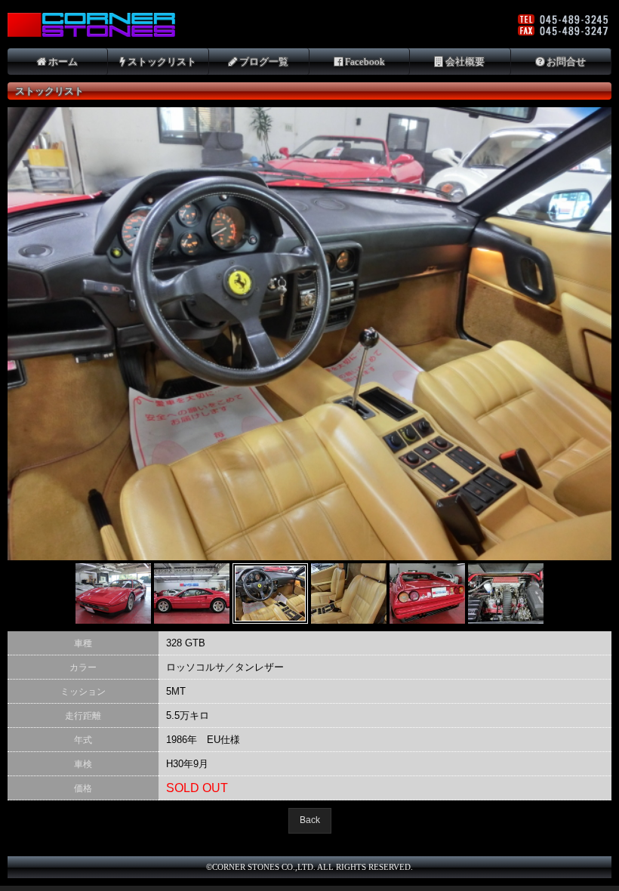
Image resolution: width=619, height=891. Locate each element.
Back (310, 820)
